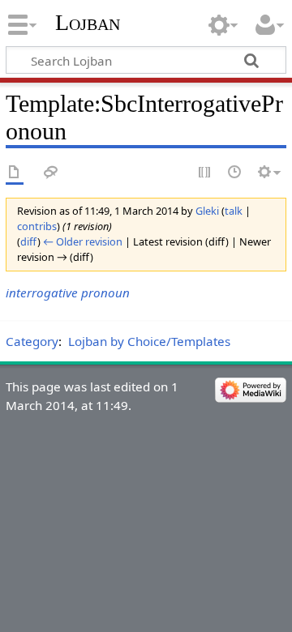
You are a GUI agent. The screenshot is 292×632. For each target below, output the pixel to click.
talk (234, 210)
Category (32, 341)
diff (28, 241)
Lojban (87, 22)
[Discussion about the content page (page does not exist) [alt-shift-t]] (51, 173)
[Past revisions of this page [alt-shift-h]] (235, 173)
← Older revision (82, 241)
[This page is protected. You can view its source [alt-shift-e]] (205, 173)
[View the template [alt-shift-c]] (15, 173)
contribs (37, 226)
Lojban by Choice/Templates (149, 341)
